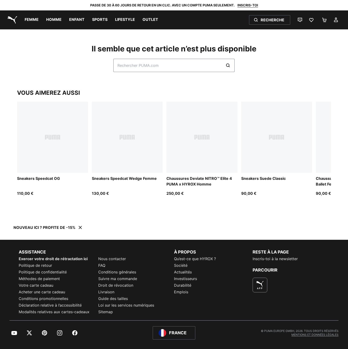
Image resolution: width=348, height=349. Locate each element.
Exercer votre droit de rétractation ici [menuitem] (53, 258)
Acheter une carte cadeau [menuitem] (42, 292)
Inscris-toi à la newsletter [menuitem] (275, 258)
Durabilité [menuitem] (182, 285)
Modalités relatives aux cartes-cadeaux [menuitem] (54, 311)
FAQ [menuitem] (101, 265)
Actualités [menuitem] (183, 272)
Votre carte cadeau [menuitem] (36, 285)
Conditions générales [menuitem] (117, 272)
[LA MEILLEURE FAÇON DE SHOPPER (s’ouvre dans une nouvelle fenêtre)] (260, 285)
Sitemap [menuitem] (105, 311)
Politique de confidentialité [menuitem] (43, 272)
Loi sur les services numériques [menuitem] (126, 305)
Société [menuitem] (180, 265)
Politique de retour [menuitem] (35, 265)
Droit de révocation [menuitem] (115, 285)
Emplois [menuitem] (181, 292)
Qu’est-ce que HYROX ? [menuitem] (195, 258)
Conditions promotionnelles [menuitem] (43, 298)
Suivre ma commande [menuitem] (117, 278)
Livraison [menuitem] (106, 292)
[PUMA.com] (11, 20)
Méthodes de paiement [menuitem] (39, 278)
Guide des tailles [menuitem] (113, 298)
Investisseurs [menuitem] (185, 278)
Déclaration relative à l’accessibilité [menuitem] (50, 305)
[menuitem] (31, 19)
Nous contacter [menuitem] (112, 258)
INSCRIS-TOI (247, 5)
